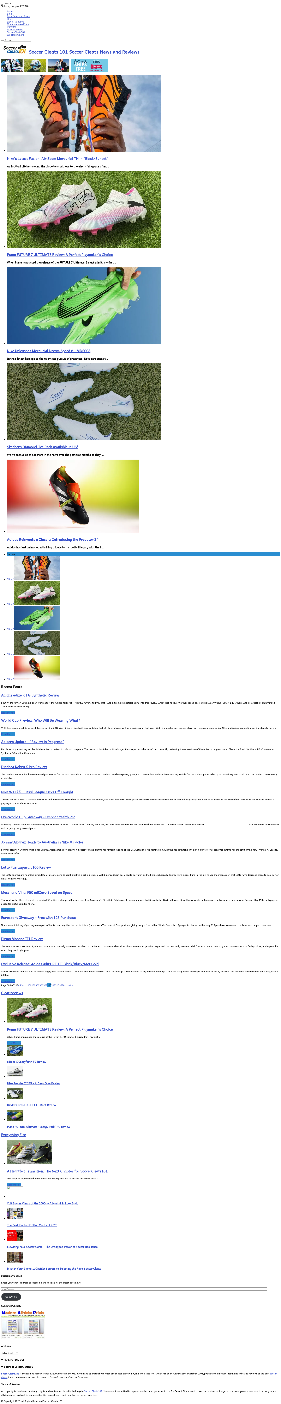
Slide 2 (10, 604)
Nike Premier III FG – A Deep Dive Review (33, 1083)
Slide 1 (10, 579)
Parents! (11, 27)
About (10, 11)
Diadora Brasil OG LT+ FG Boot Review (31, 1105)
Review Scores (15, 29)
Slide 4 (10, 654)
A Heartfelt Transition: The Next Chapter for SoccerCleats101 (57, 1171)
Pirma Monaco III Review (22, 938)
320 (63, 985)
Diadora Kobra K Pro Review (24, 766)
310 (57, 985)
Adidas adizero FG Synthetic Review (30, 695)
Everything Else (13, 1134)
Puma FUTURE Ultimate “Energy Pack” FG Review (38, 1126)
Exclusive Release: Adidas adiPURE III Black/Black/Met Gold (50, 964)
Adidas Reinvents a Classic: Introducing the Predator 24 (52, 539)
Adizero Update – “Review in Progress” (32, 741)
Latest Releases (15, 21)
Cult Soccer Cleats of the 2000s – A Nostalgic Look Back (42, 1203)
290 (33, 985)
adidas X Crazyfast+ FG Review (26, 1061)
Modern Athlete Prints (18, 24)
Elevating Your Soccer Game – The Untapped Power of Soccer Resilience (52, 1246)
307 (45, 985)
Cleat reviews (12, 992)
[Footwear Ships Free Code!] (54, 71)
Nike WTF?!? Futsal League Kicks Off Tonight (37, 792)
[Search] (2, 4)
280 (29, 985)
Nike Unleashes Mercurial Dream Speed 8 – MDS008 (48, 350)
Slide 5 (10, 679)
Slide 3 (10, 629)
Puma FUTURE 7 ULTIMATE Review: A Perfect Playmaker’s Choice (60, 254)
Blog (9, 14)
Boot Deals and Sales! (18, 16)
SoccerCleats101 (16, 32)
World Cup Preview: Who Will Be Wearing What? (40, 720)
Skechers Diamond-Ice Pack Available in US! (42, 446)
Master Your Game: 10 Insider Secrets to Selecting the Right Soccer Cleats (54, 1268)
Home (10, 19)
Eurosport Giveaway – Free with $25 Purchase (38, 917)
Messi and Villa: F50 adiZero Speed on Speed (36, 892)
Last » (70, 985)
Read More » (8, 712)
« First (21, 985)
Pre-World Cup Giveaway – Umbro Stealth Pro (38, 817)
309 (53, 985)
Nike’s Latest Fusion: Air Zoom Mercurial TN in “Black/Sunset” (57, 158)
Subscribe (11, 1296)
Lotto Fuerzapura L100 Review (26, 867)
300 (37, 985)
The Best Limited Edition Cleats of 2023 (32, 1225)
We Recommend (15, 35)
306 (41, 985)
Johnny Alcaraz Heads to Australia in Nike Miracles (42, 842)
